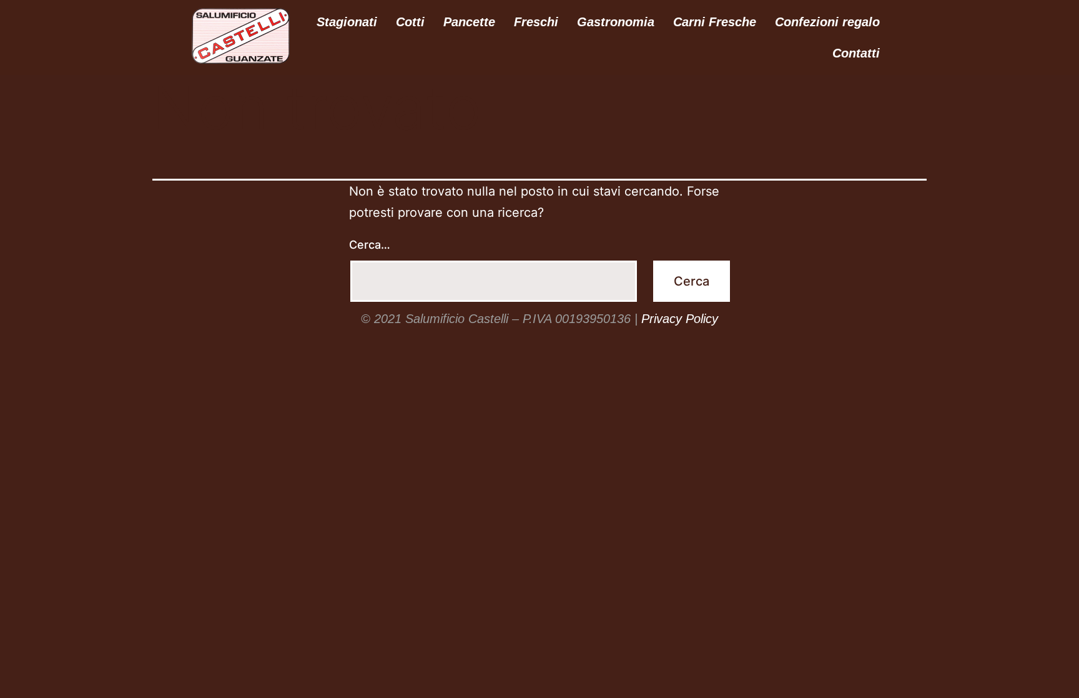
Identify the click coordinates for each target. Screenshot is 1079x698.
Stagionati (347, 22)
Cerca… (369, 244)
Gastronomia (615, 22)
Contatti (856, 53)
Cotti (410, 22)
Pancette (469, 22)
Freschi (536, 22)
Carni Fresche (714, 22)
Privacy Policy (679, 319)
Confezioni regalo (827, 22)
